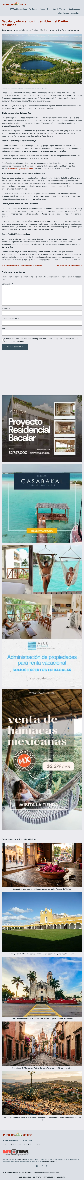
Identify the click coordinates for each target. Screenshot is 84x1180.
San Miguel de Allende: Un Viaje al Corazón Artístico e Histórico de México (42, 1068)
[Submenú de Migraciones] (68, 13)
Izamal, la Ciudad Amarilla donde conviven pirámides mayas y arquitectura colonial (42, 954)
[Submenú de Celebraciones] (80, 9)
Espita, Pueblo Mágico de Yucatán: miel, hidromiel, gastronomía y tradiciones (42, 1019)
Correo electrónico (10, 318)
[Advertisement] (42, 374)
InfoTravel (21, 1159)
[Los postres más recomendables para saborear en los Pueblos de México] (42, 865)
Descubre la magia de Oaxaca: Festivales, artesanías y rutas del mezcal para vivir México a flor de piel (42, 1118)
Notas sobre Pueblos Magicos (64, 30)
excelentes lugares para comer (21, 168)
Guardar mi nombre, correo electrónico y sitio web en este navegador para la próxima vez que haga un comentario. (41, 339)
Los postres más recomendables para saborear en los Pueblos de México (42, 889)
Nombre (6, 308)
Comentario (7, 284)
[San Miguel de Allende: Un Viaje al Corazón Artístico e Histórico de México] (42, 1044)
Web (3, 329)
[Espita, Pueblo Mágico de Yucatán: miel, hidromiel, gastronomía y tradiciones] (42, 987)
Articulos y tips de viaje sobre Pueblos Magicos (25, 30)
